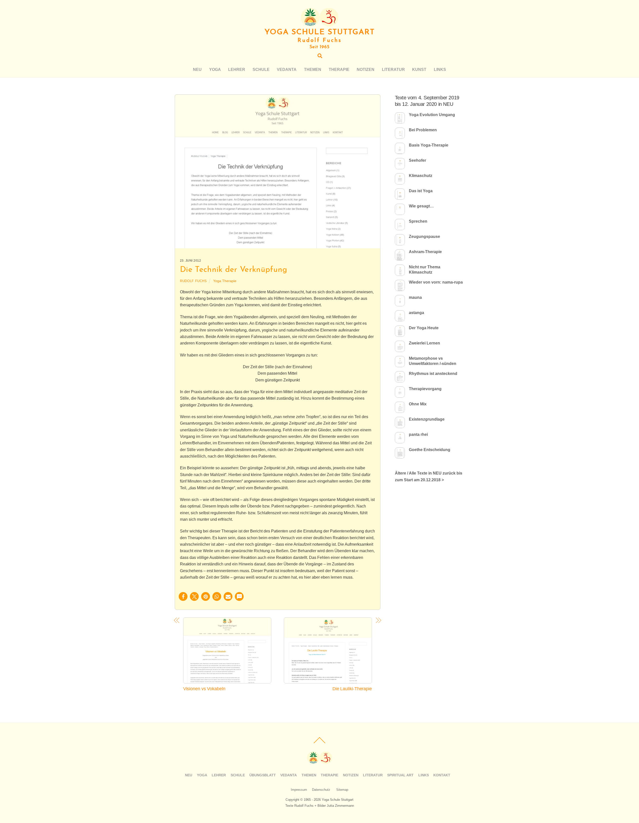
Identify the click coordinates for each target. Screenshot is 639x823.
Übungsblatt (262, 775)
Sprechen (418, 221)
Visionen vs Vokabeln (204, 688)
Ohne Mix (418, 404)
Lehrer (236, 69)
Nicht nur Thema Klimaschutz (424, 269)
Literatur (393, 69)
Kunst (419, 69)
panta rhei (418, 434)
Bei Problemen (423, 130)
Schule (261, 69)
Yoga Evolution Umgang (432, 115)
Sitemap (342, 790)
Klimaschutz (420, 175)
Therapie (339, 69)
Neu (197, 69)
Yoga (215, 69)
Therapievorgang (425, 389)
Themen (312, 69)
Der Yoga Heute (424, 328)
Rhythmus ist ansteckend (433, 373)
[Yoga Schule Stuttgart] (319, 24)
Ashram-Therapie (425, 252)
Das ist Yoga (421, 191)
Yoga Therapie (224, 281)
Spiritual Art (400, 775)
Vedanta (287, 69)
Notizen (365, 69)
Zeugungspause (424, 236)
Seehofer (417, 160)
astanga (416, 313)
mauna (415, 297)
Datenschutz (321, 790)
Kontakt (441, 775)
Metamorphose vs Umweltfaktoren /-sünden (432, 361)
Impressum (299, 790)
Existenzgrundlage (427, 419)
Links (440, 69)
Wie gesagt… (421, 206)
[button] (183, 596)
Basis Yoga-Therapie (428, 145)
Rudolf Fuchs (193, 281)
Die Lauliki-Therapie (352, 688)
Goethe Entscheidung (429, 450)
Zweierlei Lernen (424, 343)
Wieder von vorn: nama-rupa (436, 282)
